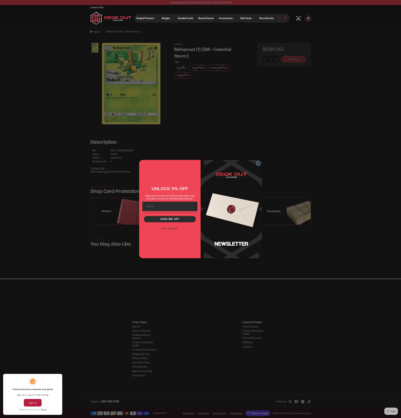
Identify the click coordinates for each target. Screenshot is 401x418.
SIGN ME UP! (169, 219)
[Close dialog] (258, 163)
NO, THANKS (169, 229)
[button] (284, 18)
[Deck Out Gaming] (110, 18)
